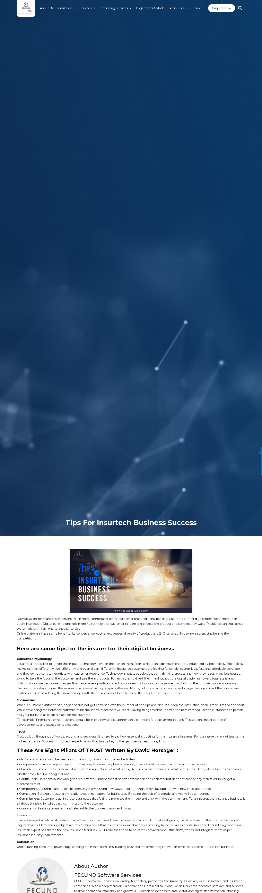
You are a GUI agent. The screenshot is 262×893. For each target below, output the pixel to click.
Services (85, 8)
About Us (46, 8)
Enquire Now (221, 8)
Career (197, 8)
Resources (176, 8)
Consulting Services (114, 8)
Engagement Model (150, 8)
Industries (64, 8)
